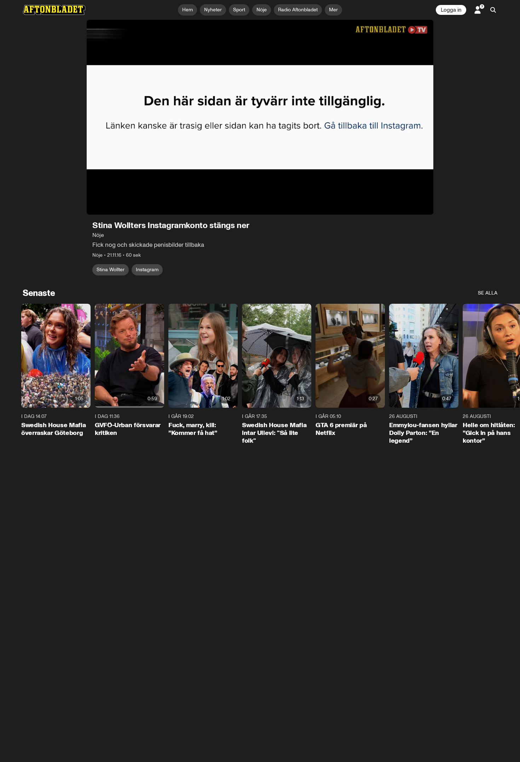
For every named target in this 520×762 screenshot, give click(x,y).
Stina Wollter (111, 270)
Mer (333, 10)
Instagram (147, 270)
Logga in (451, 10)
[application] (260, 117)
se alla (487, 293)
